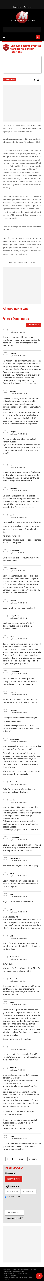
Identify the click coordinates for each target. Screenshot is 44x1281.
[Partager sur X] (38, 79)
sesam (12, 1002)
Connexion (28, 7)
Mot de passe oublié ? (15, 1218)
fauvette (12, 800)
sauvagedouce (14, 616)
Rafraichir (34, 325)
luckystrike (13, 353)
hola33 (12, 636)
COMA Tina (13, 488)
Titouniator (13, 710)
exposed (12, 465)
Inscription (17, 7)
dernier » (33, 1158)
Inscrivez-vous (14, 1178)
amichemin (13, 568)
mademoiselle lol (15, 858)
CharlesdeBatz (14, 550)
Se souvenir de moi (13, 1197)
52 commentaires (9, 80)
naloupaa (12, 432)
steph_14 (12, 692)
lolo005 (12, 874)
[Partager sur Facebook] (34, 79)
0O (10, 1047)
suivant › (21, 1158)
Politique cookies (22, 1273)
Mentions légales (9, 1273)
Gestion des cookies (10, 1275)
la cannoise (13, 330)
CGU (30, 1277)
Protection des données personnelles (15, 1277)
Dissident (13, 391)
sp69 (11, 894)
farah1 (12, 515)
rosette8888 (13, 1068)
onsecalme (13, 600)
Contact (6, 1279)
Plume (12, 1136)
